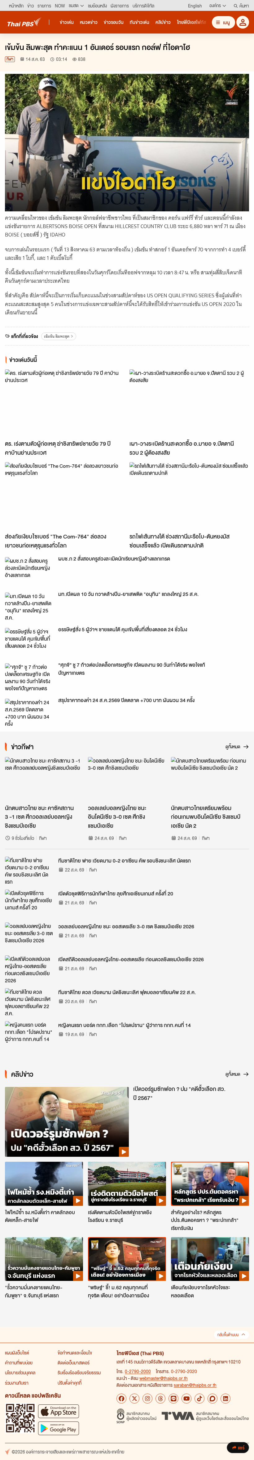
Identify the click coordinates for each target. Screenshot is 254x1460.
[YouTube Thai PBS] (186, 1399)
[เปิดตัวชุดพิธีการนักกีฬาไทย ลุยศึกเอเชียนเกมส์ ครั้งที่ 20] (30, 903)
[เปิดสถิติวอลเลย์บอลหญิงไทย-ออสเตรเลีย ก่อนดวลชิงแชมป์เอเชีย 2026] (30, 969)
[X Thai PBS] (134, 1399)
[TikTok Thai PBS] (199, 1399)
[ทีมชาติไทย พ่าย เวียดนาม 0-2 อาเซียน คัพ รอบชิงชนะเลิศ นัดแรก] (30, 871)
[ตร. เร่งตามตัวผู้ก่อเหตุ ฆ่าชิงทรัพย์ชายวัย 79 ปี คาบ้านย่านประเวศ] (65, 403)
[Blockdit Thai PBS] (212, 1399)
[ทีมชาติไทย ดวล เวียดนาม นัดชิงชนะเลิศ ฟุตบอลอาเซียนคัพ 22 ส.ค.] (30, 1002)
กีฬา (10, 59)
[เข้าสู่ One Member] (242, 22)
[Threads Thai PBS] (160, 1399)
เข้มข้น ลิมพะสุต (56, 336)
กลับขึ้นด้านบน (228, 1334)
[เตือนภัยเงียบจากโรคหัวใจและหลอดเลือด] (210, 1259)
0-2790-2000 (138, 1371)
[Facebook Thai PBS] (121, 1399)
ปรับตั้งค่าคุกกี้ (69, 1383)
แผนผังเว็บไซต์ (17, 1353)
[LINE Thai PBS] (173, 1399)
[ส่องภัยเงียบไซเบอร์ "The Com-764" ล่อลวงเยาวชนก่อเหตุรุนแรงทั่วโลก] (65, 495)
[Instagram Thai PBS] (147, 1399)
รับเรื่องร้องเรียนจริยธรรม (79, 1372)
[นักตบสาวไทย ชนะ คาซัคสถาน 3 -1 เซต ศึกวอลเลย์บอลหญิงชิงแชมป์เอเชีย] (44, 779)
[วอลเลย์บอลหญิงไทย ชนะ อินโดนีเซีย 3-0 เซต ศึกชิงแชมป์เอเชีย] (127, 779)
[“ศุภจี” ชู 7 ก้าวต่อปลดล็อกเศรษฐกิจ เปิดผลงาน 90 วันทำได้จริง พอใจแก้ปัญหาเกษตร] (30, 677)
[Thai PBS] (24, 21)
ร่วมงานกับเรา (16, 1383)
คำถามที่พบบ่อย (19, 1362)
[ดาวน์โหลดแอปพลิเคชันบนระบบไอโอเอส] (58, 1411)
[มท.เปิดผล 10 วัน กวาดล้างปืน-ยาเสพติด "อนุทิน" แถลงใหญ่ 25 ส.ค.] (30, 606)
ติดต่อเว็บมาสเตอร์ (74, 1362)
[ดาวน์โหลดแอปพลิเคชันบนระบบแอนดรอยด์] (58, 1428)
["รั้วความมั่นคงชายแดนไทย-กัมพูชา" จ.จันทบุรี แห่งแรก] (44, 1259)
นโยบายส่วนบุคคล (20, 1372)
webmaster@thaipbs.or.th (163, 1378)
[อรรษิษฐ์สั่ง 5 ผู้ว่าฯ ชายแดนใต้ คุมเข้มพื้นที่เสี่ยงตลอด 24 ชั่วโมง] (30, 642)
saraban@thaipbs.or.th (195, 1385)
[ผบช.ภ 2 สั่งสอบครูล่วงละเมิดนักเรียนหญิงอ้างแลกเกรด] (30, 571)
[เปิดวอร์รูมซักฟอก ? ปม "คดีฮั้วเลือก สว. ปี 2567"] (67, 1122)
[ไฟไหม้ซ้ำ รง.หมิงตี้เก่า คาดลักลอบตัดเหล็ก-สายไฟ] (44, 1184)
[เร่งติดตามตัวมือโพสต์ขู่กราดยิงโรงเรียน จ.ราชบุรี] (127, 1184)
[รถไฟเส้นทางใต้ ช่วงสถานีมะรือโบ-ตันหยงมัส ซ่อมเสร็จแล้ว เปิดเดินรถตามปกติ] (189, 495)
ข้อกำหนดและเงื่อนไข (75, 1353)
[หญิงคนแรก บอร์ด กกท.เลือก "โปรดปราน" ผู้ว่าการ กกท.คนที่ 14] (30, 1035)
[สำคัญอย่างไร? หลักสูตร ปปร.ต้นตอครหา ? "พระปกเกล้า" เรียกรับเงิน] (210, 1184)
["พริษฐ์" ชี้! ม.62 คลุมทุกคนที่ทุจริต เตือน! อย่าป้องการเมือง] (127, 1259)
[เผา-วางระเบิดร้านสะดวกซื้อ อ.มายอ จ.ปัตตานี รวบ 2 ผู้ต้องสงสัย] (189, 403)
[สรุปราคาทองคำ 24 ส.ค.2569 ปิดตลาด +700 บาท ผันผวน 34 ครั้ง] (30, 713)
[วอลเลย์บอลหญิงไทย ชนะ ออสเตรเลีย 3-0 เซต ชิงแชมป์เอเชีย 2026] (30, 936)
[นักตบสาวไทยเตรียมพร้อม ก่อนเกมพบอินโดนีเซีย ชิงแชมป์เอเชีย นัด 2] (210, 779)
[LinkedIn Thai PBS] (225, 1399)
